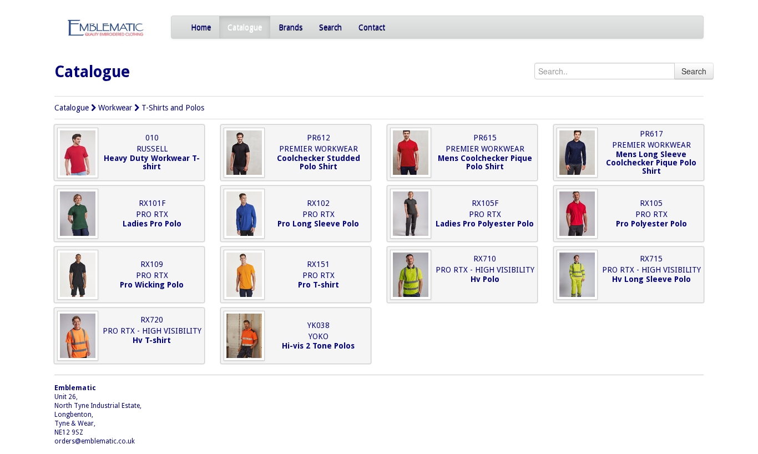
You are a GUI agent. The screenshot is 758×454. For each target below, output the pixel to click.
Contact (371, 27)
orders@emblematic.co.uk (94, 441)
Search (330, 27)
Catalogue (245, 27)
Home (201, 27)
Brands (290, 27)
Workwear (115, 107)
